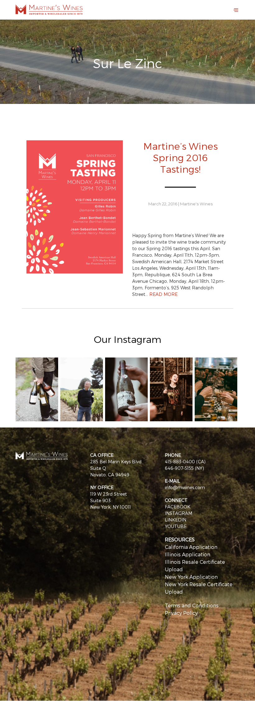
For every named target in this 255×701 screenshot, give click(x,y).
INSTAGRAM (178, 513)
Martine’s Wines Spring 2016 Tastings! (180, 157)
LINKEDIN (175, 519)
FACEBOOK (177, 506)
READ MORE (163, 294)
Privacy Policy (181, 613)
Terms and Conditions (192, 605)
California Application (191, 547)
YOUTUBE (176, 526)
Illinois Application (187, 554)
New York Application (191, 577)
